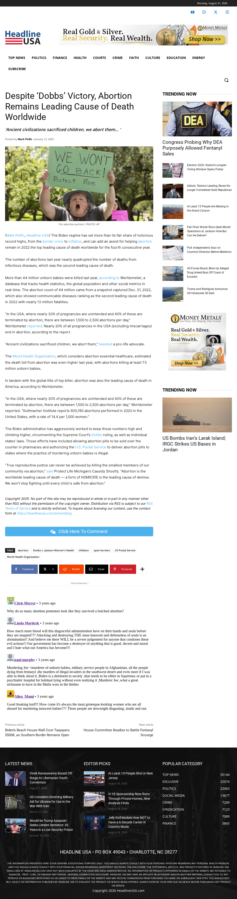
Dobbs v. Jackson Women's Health (53, 550)
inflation (75, 241)
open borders (102, 550)
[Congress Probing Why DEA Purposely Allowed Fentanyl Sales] (197, 119)
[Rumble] (204, 12)
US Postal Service (125, 550)
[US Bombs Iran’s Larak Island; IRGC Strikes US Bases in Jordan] (197, 415)
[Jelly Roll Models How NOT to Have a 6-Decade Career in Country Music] (94, 823)
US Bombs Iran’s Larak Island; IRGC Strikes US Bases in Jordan (194, 444)
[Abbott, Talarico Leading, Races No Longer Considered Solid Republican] (172, 191)
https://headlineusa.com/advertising (44, 513)
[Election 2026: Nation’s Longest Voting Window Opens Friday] (172, 170)
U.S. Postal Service (90, 447)
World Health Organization (33, 356)
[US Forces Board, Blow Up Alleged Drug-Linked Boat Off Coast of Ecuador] (172, 273)
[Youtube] (192, 12)
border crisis (52, 241)
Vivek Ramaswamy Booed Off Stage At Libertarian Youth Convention (51, 777)
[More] (142, 569)
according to (109, 278)
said (50, 471)
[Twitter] (215, 12)
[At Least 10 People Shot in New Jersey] (94, 778)
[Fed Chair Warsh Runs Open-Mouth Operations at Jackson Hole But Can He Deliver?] (172, 232)
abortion (145, 241)
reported (34, 326)
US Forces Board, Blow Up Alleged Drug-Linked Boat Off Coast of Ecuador (208, 272)
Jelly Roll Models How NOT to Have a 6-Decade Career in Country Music (129, 822)
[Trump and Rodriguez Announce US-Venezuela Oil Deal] (172, 294)
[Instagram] (227, 12)
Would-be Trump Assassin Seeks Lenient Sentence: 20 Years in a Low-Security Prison (51, 825)
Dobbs (96, 435)
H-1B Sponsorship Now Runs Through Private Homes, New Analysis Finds (129, 798)
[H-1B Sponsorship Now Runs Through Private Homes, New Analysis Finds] (94, 799)
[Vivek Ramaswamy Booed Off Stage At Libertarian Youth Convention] (15, 778)
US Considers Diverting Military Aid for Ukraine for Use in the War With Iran (51, 801)
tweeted (105, 344)
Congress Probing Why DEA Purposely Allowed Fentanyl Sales (192, 148)
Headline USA (37, 235)
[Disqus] (79, 653)
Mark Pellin (25, 139)
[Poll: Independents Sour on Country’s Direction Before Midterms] (172, 253)
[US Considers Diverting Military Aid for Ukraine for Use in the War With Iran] (15, 802)
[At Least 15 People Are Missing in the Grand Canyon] (172, 211)
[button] (226, 80)
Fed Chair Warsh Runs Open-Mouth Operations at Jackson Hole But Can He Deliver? (209, 231)
